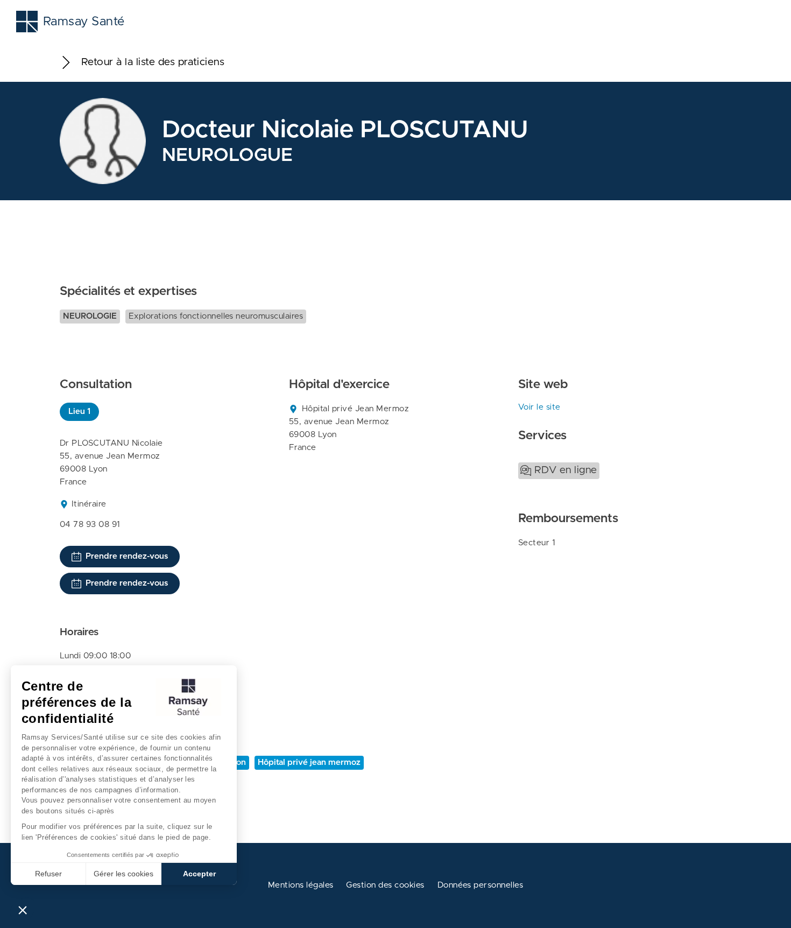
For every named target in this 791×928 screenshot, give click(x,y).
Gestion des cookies (385, 885)
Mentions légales (301, 885)
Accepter (199, 873)
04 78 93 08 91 (90, 525)
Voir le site (539, 407)
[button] (23, 910)
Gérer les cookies (123, 873)
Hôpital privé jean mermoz (309, 762)
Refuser (48, 873)
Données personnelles (480, 885)
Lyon (237, 762)
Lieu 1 (79, 411)
